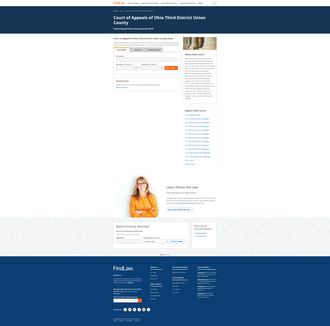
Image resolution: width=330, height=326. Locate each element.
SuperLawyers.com (203, 279)
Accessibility (153, 275)
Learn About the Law (178, 283)
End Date (149, 64)
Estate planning (201, 233)
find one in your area (186, 203)
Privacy (122, 321)
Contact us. (130, 282)
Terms (115, 321)
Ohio (121, 11)
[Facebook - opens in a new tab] (125, 309)
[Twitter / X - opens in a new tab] (134, 309)
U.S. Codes (175, 292)
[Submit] (140, 300)
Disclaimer (129, 321)
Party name (120, 56)
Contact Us (153, 279)
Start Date (124, 64)
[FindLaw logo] (120, 3)
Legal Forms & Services (179, 272)
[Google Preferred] (148, 309)
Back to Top (166, 254)
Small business (200, 236)
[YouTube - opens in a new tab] (130, 309)
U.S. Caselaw (176, 289)
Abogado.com (201, 286)
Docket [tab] (154, 50)
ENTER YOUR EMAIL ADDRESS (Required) (125, 297)
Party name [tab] (121, 50)
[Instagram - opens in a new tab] (139, 309)
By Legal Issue (154, 292)
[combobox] (129, 241)
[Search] (215, 3)
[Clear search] (167, 241)
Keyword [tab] (138, 50)
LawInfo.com (201, 293)
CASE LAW (115, 11)
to (139, 67)
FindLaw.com (201, 272)
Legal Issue (120, 238)
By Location (153, 289)
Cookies (137, 321)
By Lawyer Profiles (155, 295)
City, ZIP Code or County (151, 238)
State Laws (175, 286)
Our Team (153, 272)
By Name (153, 299)
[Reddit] (143, 309)
